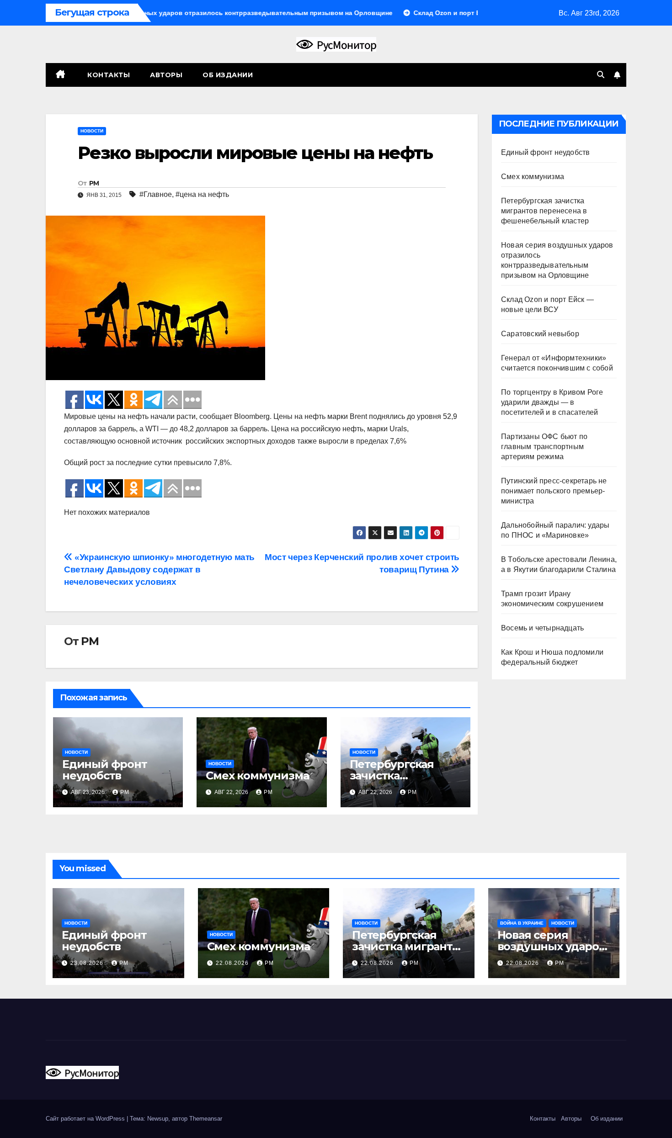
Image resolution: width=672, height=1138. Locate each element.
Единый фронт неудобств (104, 769)
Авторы (166, 75)
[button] (600, 75)
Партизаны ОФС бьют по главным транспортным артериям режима (544, 446)
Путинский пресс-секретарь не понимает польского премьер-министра (554, 491)
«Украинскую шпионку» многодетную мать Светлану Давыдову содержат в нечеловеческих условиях (159, 569)
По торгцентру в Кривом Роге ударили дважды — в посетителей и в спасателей (552, 402)
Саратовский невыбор (540, 334)
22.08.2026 (233, 963)
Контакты (107, 75)
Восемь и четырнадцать (542, 628)
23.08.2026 (87, 963)
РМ (94, 183)
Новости (91, 130)
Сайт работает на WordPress (86, 1118)
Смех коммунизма (257, 775)
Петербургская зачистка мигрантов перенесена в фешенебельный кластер (545, 211)
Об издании (228, 75)
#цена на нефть (202, 194)
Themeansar (205, 1118)
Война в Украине (522, 923)
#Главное (155, 194)
